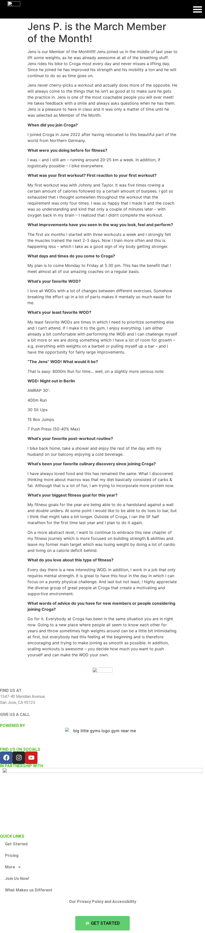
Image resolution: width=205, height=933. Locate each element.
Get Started (16, 844)
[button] (197, 9)
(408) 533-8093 (14, 720)
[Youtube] (31, 757)
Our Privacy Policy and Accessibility (102, 901)
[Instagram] (18, 757)
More (10, 867)
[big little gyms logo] (102, 734)
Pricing (11, 855)
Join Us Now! (17, 878)
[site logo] (102, 678)
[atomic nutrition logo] (102, 798)
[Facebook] (6, 757)
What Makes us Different (28, 890)
